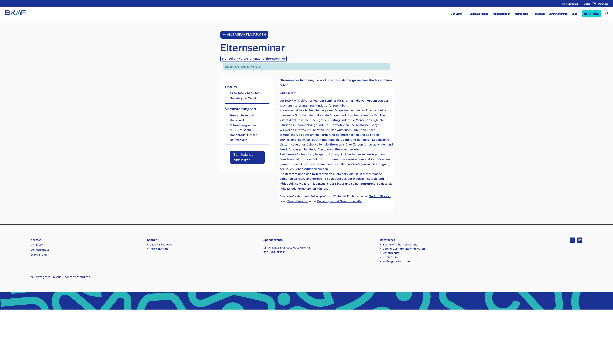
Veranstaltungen (558, 14)
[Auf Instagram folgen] (579, 240)
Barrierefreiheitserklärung (400, 244)
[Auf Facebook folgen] (572, 240)
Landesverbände (479, 14)
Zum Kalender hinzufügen (244, 157)
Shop (574, 14)
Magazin (540, 14)
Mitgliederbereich (570, 4)
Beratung (591, 13)
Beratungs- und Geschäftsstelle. (339, 201)
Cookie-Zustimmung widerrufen (404, 248)
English (587, 4)
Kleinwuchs (521, 14)
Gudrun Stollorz (380, 196)
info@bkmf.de (159, 248)
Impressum (390, 257)
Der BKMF (456, 14)
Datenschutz (391, 252)
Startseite (229, 58)
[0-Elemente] (600, 4)
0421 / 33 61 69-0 (161, 244)
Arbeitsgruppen (501, 14)
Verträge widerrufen (396, 261)
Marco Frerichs (297, 201)
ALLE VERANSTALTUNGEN (246, 35)
